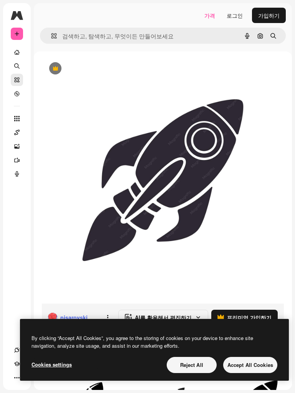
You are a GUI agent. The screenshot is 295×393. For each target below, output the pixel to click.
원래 (85, 69)
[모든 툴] (17, 118)
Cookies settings (51, 364)
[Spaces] (17, 132)
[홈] (17, 52)
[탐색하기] (17, 94)
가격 (209, 15)
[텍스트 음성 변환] (17, 174)
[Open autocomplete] (50, 36)
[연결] (17, 350)
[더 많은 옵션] (107, 317)
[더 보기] (17, 378)
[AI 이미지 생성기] (17, 146)
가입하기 (269, 15)
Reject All (191, 364)
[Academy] (17, 364)
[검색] (17, 66)
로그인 (235, 15)
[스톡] (17, 80)
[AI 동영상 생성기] (17, 160)
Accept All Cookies (250, 364)
